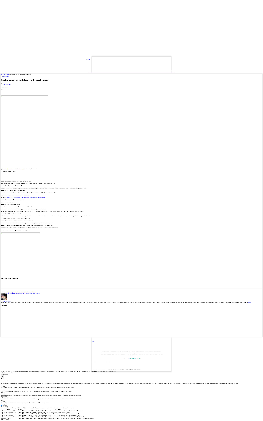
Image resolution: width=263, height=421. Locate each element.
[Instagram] (96, 362)
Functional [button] (3, 384)
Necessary (4, 405)
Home (2, 74)
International (6, 74)
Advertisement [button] (4, 396)
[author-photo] (4, 300)
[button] (171, 71)
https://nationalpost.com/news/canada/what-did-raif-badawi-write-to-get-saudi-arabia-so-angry (24, 197)
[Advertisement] (143, 63)
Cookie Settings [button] (4, 372)
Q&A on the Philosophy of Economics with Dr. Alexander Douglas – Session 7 (23, 293)
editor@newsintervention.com (134, 358)
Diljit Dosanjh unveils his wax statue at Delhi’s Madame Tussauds (21, 292)
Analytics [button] (3, 392)
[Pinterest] (12, 91)
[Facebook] (3, 91)
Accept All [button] (10, 372)
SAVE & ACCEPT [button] (5, 419)
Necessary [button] (3, 404)
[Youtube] (108, 362)
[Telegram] (22, 91)
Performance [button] (3, 388)
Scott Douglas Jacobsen (6, 84)
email (249, 302)
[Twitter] (7, 91)
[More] (27, 91)
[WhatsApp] (17, 91)
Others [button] (2, 400)
